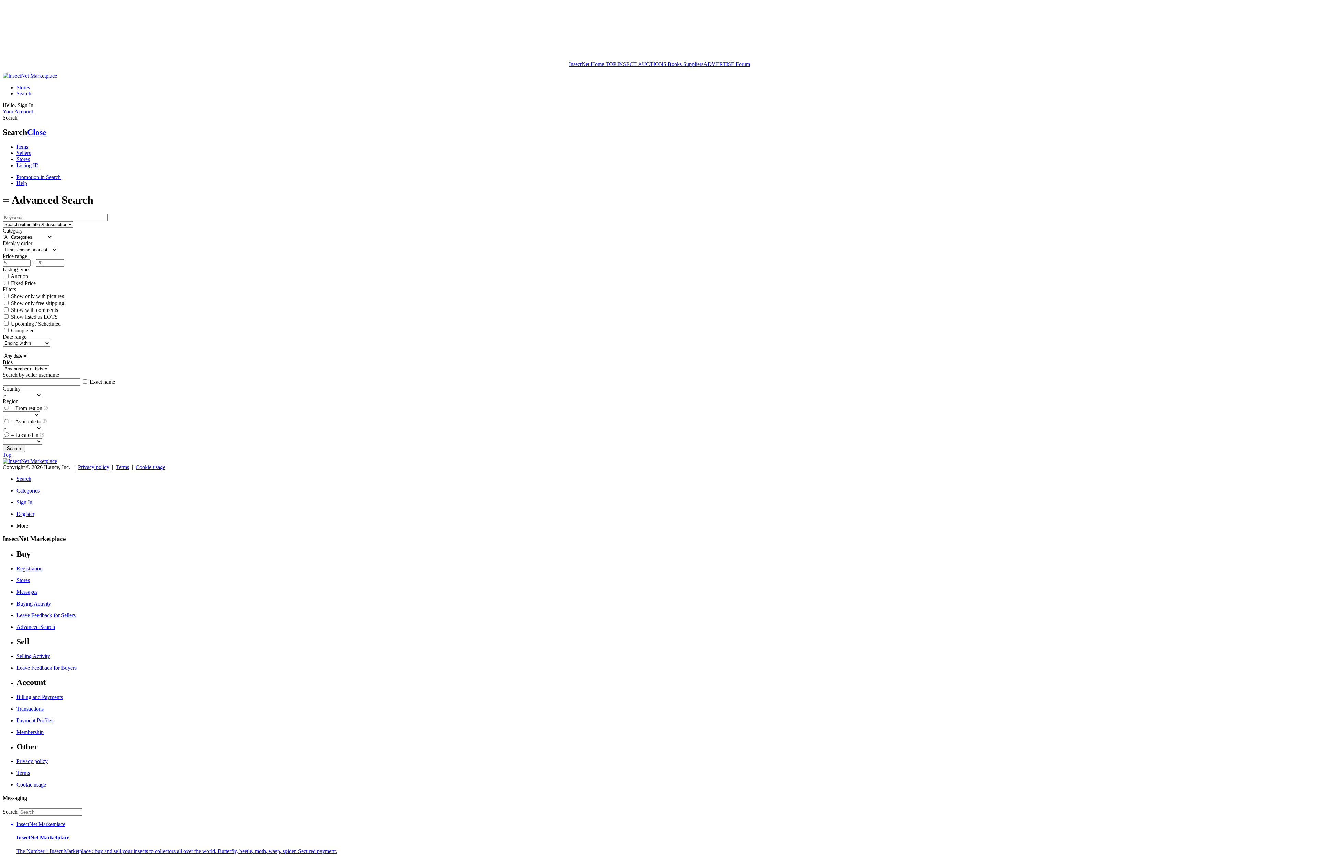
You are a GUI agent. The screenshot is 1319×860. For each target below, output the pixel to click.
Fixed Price (23, 283)
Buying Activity (33, 604)
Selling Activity (33, 656)
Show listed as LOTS (34, 317)
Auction (19, 276)
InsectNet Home (586, 64)
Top (7, 455)
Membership (30, 732)
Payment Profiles (34, 720)
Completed (22, 330)
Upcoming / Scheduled (35, 324)
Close (36, 132)
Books (674, 64)
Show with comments (34, 310)
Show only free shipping (37, 303)
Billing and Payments (39, 697)
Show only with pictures (37, 296)
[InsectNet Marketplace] (30, 76)
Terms (122, 467)
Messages (26, 592)
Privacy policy (93, 467)
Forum (742, 64)
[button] (666, 838)
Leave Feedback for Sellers (46, 615)
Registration (29, 569)
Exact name (101, 382)
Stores (23, 87)
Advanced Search (35, 627)
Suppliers (693, 64)
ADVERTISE (718, 64)
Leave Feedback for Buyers (46, 668)
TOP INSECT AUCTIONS (635, 64)
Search (23, 94)
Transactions (30, 709)
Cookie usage (150, 467)
